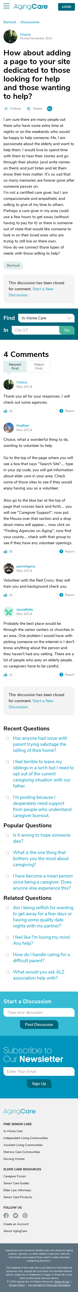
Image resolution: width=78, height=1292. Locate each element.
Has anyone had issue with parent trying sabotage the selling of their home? (40, 744)
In (5, 330)
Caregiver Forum (14, 1176)
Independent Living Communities (25, 1138)
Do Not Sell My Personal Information (49, 1285)
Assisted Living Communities (23, 1145)
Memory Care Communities (21, 1152)
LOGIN (66, 7)
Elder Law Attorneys (17, 1190)
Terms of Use (61, 1281)
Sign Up (39, 1083)
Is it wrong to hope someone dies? (41, 838)
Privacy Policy (17, 1285)
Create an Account (16, 1224)
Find (9, 318)
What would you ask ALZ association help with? (38, 975)
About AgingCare (15, 1231)
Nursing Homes (14, 1159)
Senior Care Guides (16, 1183)
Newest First (15, 366)
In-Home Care (13, 1131)
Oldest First (39, 366)
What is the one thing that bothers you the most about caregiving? (41, 858)
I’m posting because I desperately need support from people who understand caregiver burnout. (42, 806)
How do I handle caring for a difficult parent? (41, 958)
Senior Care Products (17, 1197)
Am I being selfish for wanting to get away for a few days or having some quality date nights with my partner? (43, 917)
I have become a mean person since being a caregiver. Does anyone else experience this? (43, 882)
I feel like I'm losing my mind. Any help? (42, 940)
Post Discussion (39, 1024)
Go (66, 330)
